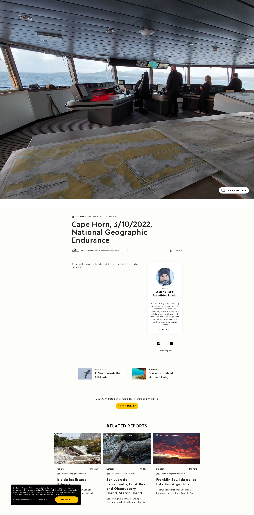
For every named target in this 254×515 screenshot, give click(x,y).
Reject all (44, 499)
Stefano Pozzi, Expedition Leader (165, 293)
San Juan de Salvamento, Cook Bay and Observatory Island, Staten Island (125, 486)
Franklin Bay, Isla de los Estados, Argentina (176, 481)
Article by (165, 288)
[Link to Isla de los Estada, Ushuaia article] (77, 448)
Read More (165, 329)
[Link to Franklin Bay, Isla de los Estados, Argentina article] (176, 448)
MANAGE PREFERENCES (23, 499)
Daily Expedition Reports (70, 435)
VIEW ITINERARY (127, 406)
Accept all (67, 499)
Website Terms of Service (53, 494)
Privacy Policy (34, 494)
